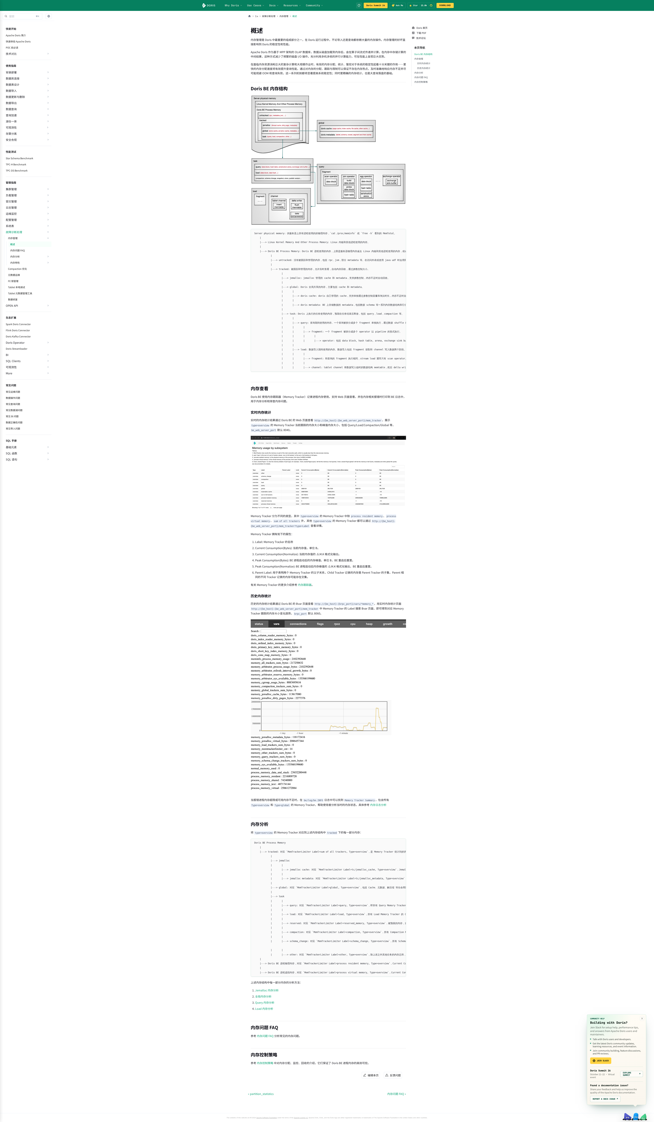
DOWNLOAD (445, 5)
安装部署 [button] (11, 72)
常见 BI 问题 (12, 416)
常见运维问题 (13, 391)
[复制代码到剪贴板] (402, 233)
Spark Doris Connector (18, 324)
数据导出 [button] (11, 103)
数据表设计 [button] (12, 84)
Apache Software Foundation (266, 1118)
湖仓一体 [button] (11, 121)
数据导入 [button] (11, 91)
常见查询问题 (13, 404)
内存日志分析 (378, 805)
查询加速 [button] (11, 115)
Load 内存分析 (264, 1009)
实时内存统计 (423, 63)
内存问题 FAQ (17, 250)
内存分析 (418, 72)
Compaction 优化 (17, 268)
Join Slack (603, 1060)
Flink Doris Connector (18, 330)
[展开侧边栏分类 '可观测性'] (47, 127)
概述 (12, 244)
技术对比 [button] (11, 54)
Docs (272, 5)
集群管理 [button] (11, 189)
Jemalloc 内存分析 (267, 990)
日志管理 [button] (11, 207)
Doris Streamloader (16, 348)
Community (313, 5)
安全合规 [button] (11, 140)
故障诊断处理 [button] (14, 232)
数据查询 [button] (11, 109)
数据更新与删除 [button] (15, 97)
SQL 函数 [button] (11, 453)
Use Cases (254, 5)
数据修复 (13, 299)
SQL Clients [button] (13, 361)
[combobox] (22, 16)
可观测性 (11, 127)
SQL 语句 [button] (11, 459)
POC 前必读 (12, 47)
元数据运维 (14, 275)
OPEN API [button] (12, 305)
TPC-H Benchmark (16, 164)
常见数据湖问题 (14, 410)
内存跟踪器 (305, 585)
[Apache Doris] (208, 5)
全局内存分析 (263, 996)
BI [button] (7, 355)
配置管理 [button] (11, 220)
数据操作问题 (13, 398)
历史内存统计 (423, 68)
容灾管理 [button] (11, 201)
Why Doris (232, 5)
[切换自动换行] (396, 233)
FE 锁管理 (13, 281)
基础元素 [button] (11, 447)
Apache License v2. (301, 1118)
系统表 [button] (10, 226)
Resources (291, 5)
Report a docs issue (605, 1099)
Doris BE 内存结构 (423, 54)
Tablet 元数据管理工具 (20, 293)
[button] (49, 16)
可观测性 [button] (11, 367)
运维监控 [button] (11, 214)
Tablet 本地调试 (16, 287)
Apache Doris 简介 (16, 35)
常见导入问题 (13, 428)
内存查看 (418, 58)
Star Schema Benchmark (19, 158)
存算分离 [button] (11, 133)
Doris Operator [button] (15, 342)
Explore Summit (631, 1074)
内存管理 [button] (13, 238)
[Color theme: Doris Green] (359, 5)
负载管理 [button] (11, 195)
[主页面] (249, 16)
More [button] (9, 373)
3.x (256, 16)
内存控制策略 (265, 1063)
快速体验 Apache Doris (18, 41)
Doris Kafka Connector (18, 336)
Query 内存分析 (264, 1002)
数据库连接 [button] (12, 78)
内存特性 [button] (15, 262)
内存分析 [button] (15, 256)
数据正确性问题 (14, 422)
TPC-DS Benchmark (17, 170)
